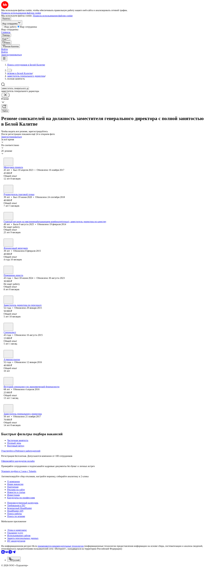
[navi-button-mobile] (4, 58)
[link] (6, 42)
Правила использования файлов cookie (53, 15)
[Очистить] (5, 95)
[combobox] (15, 88)
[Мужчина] (8, 162)
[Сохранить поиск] (4, 106)
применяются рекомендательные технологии (61, 546)
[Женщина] (8, 216)
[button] (4, 49)
